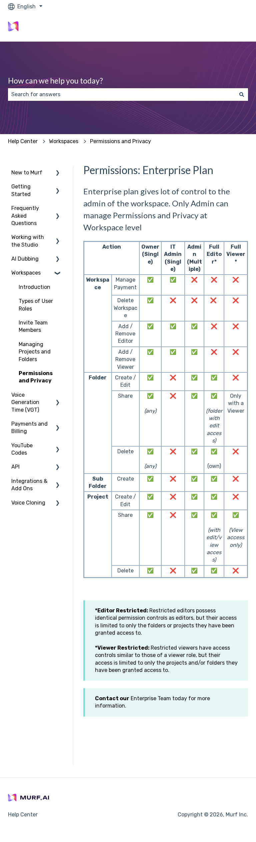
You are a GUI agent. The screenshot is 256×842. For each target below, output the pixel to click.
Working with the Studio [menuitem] (27, 241)
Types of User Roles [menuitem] (36, 305)
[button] (57, 173)
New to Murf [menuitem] (26, 172)
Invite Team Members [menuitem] (33, 326)
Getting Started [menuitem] (21, 190)
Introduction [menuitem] (34, 287)
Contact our (112, 698)
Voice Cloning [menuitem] (28, 503)
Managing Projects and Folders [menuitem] (35, 351)
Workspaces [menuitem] (26, 273)
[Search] (241, 94)
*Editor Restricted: (121, 610)
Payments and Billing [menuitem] (29, 427)
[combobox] (121, 94)
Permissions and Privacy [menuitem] (36, 377)
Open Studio (225, 27)
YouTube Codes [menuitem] (22, 449)
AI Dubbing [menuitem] (25, 259)
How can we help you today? (55, 80)
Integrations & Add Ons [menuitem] (29, 485)
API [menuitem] (15, 467)
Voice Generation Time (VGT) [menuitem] (25, 402)
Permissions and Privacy (120, 141)
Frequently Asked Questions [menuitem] (25, 215)
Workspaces (63, 141)
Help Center (23, 141)
